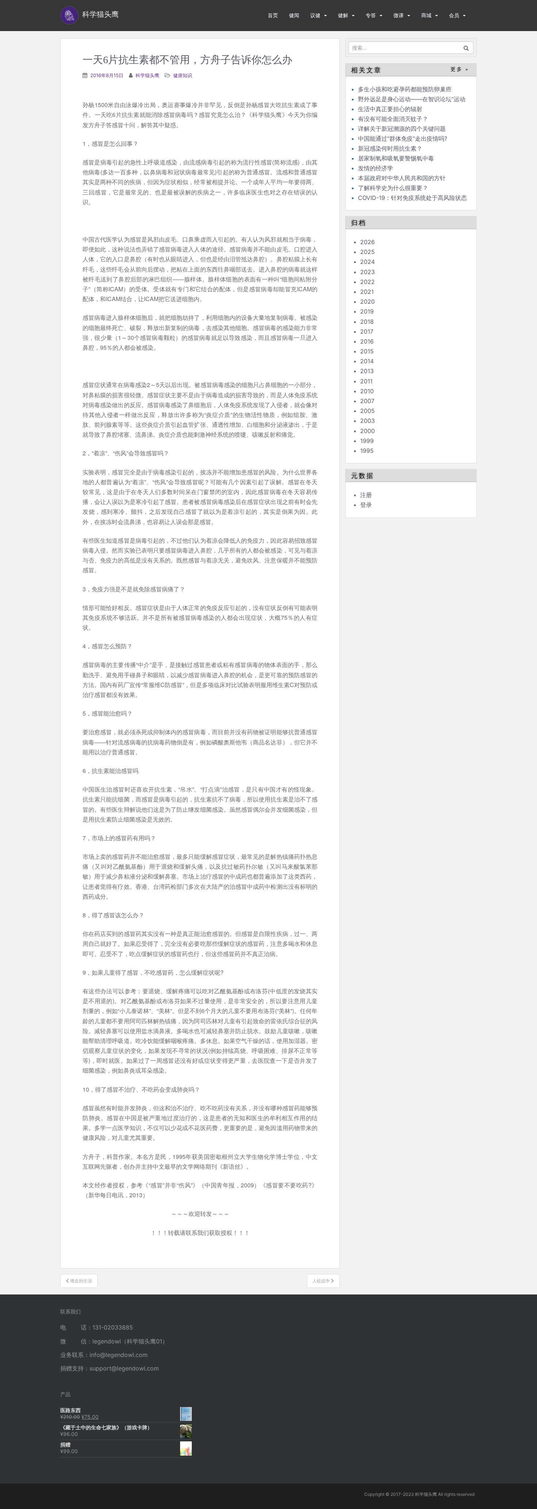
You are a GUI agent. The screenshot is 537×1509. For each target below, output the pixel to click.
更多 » (459, 69)
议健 (315, 15)
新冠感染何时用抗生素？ (390, 148)
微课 (398, 15)
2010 (367, 391)
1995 (367, 450)
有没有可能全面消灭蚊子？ (393, 118)
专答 (371, 15)
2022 (367, 281)
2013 (367, 371)
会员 (454, 15)
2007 (367, 401)
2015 (367, 351)
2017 (366, 331)
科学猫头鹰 (147, 75)
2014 (367, 361)
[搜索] (466, 47)
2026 (367, 242)
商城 (426, 15)
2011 (366, 381)
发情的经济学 (375, 168)
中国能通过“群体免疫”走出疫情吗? (402, 138)
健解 (343, 15)
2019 (367, 311)
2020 (367, 301)
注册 (366, 494)
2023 (367, 272)
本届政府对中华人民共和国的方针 (402, 178)
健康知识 (182, 75)
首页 (273, 15)
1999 (367, 440)
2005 (367, 410)
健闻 (294, 15)
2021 (367, 291)
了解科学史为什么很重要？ (393, 188)
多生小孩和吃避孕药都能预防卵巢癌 (405, 89)
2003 (367, 420)
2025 (367, 251)
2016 (367, 341)
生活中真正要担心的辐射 (390, 109)
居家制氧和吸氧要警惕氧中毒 (396, 158)
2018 (367, 321)
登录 (366, 504)
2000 (367, 431)
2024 (367, 261)
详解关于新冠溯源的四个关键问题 (402, 128)
